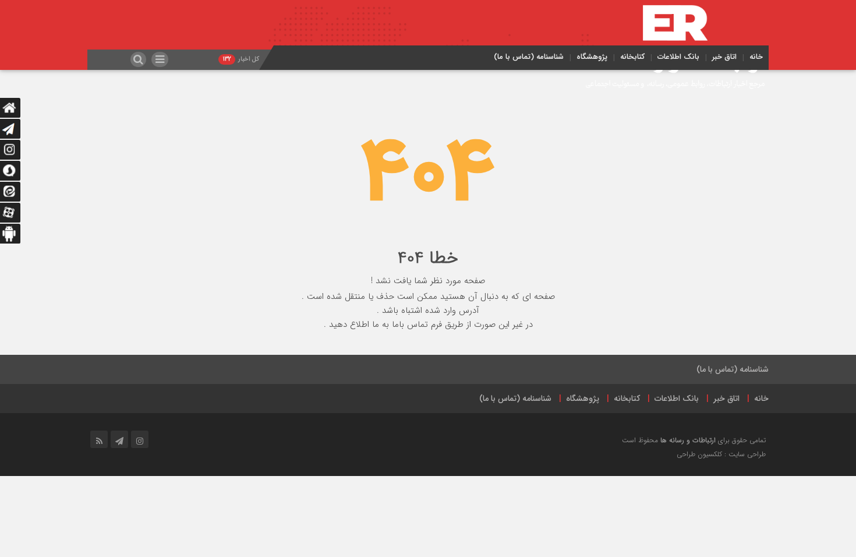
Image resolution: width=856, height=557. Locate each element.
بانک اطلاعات (678, 57)
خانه (756, 57)
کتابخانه (632, 57)
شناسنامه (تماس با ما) (529, 57)
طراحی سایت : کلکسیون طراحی (721, 454)
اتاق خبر (724, 57)
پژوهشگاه (591, 57)
